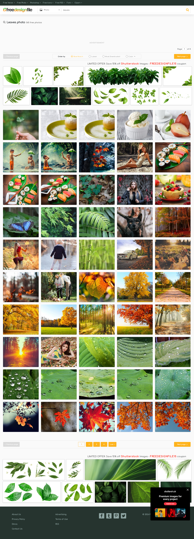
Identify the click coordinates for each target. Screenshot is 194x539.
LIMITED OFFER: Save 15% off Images (117, 64)
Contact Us (17, 529)
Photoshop (34, 3)
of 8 (189, 49)
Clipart (77, 3)
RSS (57, 524)
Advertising (61, 514)
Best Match (78, 56)
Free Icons (47, 3)
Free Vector (8, 3)
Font (69, 3)
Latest (94, 56)
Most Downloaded (112, 56)
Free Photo (21, 3)
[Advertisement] (97, 34)
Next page (181, 56)
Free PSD (59, 3)
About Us (16, 514)
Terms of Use (61, 519)
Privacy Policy (18, 519)
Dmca (14, 524)
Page (179, 49)
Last (112, 444)
